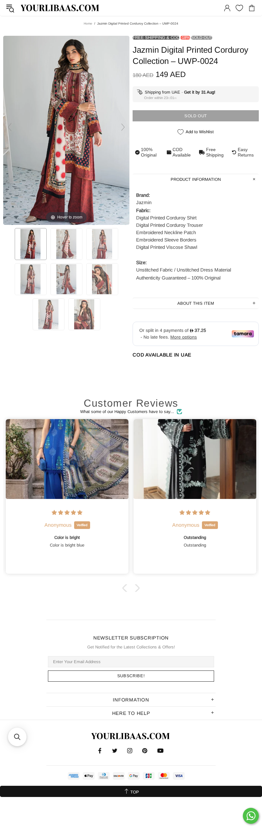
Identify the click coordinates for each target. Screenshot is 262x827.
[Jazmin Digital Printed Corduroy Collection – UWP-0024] (31, 244)
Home (88, 23)
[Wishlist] (239, 7)
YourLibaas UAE (60, 7)
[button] (126, 588)
